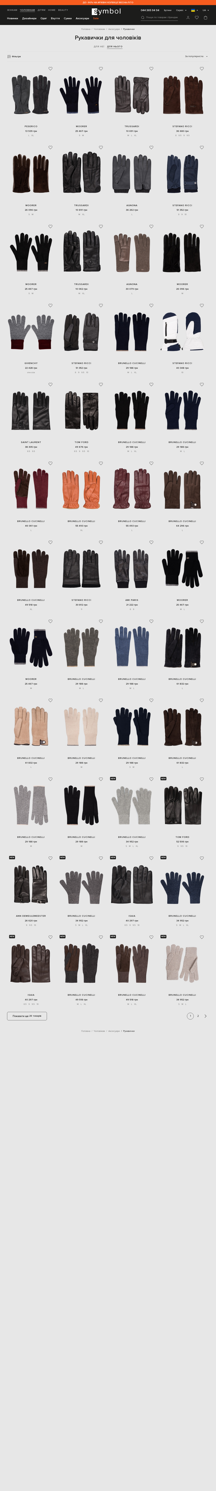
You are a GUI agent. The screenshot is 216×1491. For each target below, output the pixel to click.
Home (52, 10)
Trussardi (132, 126)
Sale (96, 18)
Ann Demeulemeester (31, 915)
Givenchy (31, 363)
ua (204, 10)
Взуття (55, 18)
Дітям (41, 10)
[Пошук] (143, 18)
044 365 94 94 (150, 10)
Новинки (12, 18)
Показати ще (27, 1015)
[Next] (205, 1016)
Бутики (167, 10)
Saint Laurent (31, 442)
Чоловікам (27, 10)
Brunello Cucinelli (132, 363)
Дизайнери (29, 18)
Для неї (99, 46)
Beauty (63, 10)
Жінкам (12, 10)
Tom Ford (81, 442)
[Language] (194, 11)
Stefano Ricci (182, 126)
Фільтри (16, 56)
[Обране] (196, 18)
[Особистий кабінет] (188, 18)
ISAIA (132, 915)
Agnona (131, 205)
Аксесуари (82, 18)
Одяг (43, 18)
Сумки (68, 18)
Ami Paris (131, 600)
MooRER (81, 126)
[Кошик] (205, 18)
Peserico (31, 126)
